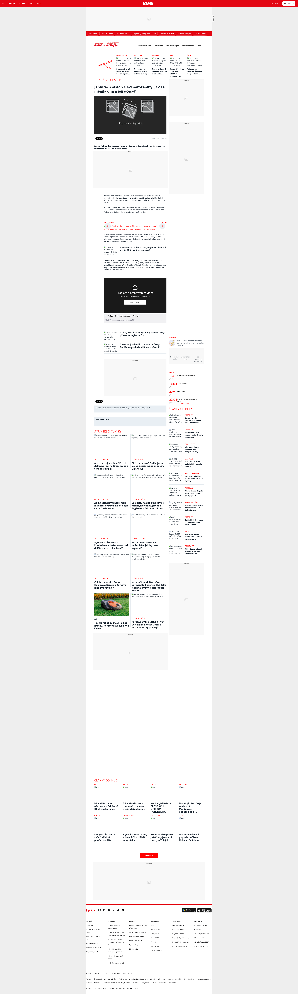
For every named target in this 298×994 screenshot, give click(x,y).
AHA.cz (172, 55)
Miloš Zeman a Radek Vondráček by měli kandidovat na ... (193, 551)
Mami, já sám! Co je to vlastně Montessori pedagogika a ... (194, 493)
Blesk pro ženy (192, 502)
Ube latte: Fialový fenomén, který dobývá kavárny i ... (193, 449)
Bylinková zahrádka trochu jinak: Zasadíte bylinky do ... (194, 478)
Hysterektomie (182, 383)
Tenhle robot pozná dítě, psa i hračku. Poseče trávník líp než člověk (111, 625)
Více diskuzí (185, 403)
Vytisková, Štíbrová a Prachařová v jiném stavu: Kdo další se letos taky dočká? (111, 545)
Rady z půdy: (181, 391)
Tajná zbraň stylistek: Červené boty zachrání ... (194, 71)
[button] (188, 910)
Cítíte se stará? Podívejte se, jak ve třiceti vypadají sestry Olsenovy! (148, 466)
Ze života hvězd (109, 80)
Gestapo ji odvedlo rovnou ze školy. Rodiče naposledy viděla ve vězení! (140, 346)
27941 (172, 392)
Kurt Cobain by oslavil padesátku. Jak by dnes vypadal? (145, 545)
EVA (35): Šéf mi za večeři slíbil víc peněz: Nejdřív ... (193, 464)
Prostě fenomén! (188, 46)
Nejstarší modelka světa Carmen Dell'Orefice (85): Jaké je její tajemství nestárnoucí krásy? (149, 586)
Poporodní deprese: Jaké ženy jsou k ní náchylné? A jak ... (162, 837)
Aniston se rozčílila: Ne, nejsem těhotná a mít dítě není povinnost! (143, 249)
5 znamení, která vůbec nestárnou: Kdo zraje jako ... (123, 71)
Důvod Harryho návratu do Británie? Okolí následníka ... (193, 420)
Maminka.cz (156, 55)
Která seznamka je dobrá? (186, 375)
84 (172, 376)
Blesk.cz (189, 415)
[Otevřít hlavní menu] (3, 3)
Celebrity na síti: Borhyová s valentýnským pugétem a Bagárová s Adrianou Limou (148, 505)
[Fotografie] (130, 115)
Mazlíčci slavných (172, 46)
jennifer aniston (113, 408)
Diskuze (172, 373)
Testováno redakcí (144, 46)
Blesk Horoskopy (123, 55)
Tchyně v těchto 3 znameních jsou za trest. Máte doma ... (134, 806)
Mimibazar (190, 488)
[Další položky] (209, 34)
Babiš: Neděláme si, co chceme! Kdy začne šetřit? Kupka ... (194, 522)
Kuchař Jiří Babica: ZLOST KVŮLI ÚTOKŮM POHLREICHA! (194, 536)
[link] (99, 910)
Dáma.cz (189, 459)
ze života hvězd (138, 408)
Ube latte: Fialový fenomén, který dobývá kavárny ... (141, 71)
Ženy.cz (190, 55)
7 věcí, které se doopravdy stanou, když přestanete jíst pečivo (142, 334)
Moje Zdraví (155, 816)
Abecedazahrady (193, 473)
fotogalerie (124, 408)
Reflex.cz (189, 546)
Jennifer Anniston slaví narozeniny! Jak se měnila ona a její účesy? (129, 229)
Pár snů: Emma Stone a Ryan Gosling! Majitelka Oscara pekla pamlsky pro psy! (148, 624)
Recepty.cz (138, 55)
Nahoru (149, 855)
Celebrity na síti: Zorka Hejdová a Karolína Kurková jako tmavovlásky (110, 585)
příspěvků (172, 379)
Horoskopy (159, 46)
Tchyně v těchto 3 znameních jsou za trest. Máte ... (159, 71)
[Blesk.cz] (148, 3)
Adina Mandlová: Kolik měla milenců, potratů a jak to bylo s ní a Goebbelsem (111, 505)
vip (130, 408)
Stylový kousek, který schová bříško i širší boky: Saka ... (194, 507)
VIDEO (147, 408)
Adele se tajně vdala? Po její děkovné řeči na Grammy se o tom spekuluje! (111, 466)
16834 (172, 384)
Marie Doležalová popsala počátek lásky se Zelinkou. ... (194, 434)
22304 (172, 399)
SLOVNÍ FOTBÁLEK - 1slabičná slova (187, 400)
